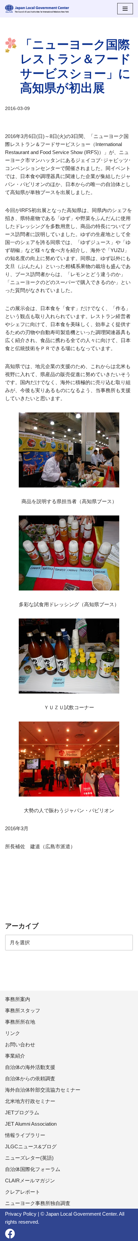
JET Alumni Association (31, 1124)
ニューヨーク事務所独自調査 (37, 1203)
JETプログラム (22, 1112)
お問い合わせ (20, 1044)
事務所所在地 (20, 1022)
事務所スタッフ (22, 1010)
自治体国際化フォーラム (32, 1169)
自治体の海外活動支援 (30, 1067)
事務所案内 (17, 999)
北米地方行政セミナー (30, 1101)
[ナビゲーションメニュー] (125, 8)
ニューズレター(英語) (29, 1158)
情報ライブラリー (25, 1135)
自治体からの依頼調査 (30, 1078)
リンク (12, 1033)
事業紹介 (15, 1056)
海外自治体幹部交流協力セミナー (42, 1090)
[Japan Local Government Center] (37, 9)
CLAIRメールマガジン (30, 1180)
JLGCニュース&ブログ (31, 1146)
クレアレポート (22, 1192)
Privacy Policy (21, 1214)
